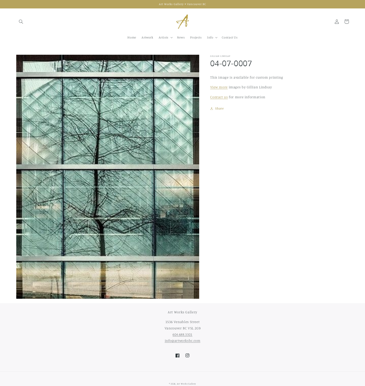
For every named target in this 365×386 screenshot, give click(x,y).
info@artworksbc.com (182, 340)
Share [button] (219, 108)
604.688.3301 (182, 334)
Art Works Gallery (186, 383)
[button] (21, 21)
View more (219, 87)
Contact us (219, 97)
